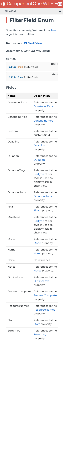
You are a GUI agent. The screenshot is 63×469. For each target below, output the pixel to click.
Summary (40, 334)
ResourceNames (44, 309)
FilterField (11, 11)
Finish (37, 210)
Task (54, 30)
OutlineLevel (42, 281)
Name (38, 253)
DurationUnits (43, 196)
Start (37, 324)
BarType (39, 174)
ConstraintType (43, 120)
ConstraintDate (43, 106)
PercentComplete (45, 295)
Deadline (39, 145)
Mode (37, 243)
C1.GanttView (33, 43)
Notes (37, 270)
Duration (39, 159)
